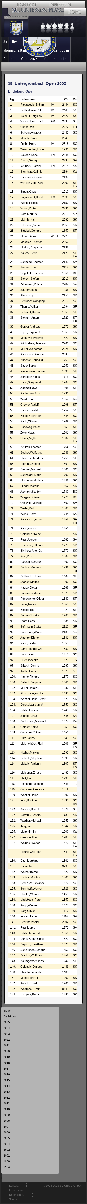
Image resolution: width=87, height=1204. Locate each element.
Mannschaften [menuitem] (14, 50)
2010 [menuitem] (7, 1109)
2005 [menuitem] (7, 1138)
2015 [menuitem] (7, 1080)
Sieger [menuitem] (8, 1010)
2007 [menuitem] (7, 1126)
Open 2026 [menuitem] (29, 58)
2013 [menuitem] (7, 1091)
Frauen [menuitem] (8, 58)
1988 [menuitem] (7, 1161)
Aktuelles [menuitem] (10, 41)
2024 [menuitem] (7, 1028)
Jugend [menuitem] (38, 50)
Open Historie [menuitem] (55, 58)
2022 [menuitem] (7, 1039)
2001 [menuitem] (7, 1155)
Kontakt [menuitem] (13, 1185)
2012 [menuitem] (7, 1097)
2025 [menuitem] (7, 1022)
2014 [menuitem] (7, 1086)
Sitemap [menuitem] (14, 1199)
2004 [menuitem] (7, 1144)
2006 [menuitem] (7, 1132)
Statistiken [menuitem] (10, 1016)
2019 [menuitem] (7, 1057)
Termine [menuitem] (30, 41)
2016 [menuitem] (7, 1074)
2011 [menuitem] (7, 1103)
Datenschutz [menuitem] (16, 1194)
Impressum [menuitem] (16, 1190)
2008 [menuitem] (7, 1120)
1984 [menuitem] (7, 1167)
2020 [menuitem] (7, 1051)
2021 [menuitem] (7, 1045)
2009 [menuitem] (7, 1115)
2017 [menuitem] (7, 1068)
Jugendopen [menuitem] (59, 50)
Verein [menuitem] (49, 41)
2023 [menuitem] (7, 1033)
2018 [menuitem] (7, 1062)
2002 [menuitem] (7, 1149)
